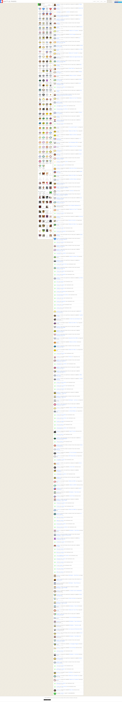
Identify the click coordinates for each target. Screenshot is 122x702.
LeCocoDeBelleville (60, 555)
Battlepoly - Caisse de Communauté (64, 535)
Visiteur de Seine (72, 598)
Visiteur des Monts (60, 614)
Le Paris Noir (72, 466)
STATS (98, 1)
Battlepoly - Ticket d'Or (61, 393)
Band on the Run (72, 220)
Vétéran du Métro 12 (73, 224)
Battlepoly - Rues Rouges (62, 500)
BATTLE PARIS (9, 1)
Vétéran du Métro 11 (61, 183)
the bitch (58, 541)
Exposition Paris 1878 (61, 327)
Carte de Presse (72, 647)
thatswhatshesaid (60, 294)
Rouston (63, 353)
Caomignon (59, 11)
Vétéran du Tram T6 (73, 609)
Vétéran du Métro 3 (60, 331)
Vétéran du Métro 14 (73, 322)
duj (62, 307)
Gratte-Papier (59, 662)
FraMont (58, 506)
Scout (81, 632)
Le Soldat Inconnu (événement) (75, 590)
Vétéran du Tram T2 (73, 146)
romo (58, 424)
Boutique (75, 697)
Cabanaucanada (60, 527)
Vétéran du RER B (72, 509)
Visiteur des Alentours (61, 371)
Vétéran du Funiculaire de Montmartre (64, 95)
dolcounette (63, 382)
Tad (62, 304)
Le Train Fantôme (72, 452)
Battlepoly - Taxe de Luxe (74, 625)
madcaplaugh (59, 427)
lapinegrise (59, 558)
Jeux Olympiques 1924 (73, 142)
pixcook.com (59, 697)
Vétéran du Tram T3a (61, 42)
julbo (58, 434)
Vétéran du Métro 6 (73, 175)
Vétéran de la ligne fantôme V (75, 56)
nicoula (58, 665)
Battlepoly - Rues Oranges (62, 587)
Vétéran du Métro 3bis (61, 61)
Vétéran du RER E (60, 158)
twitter (120, 2)
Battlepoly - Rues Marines (74, 582)
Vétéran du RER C (73, 407)
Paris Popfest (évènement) (74, 205)
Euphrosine (59, 523)
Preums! (70, 356)
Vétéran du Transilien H (61, 360)
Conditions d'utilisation (69, 697)
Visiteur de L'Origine (61, 640)
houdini (58, 213)
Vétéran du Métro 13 (61, 268)
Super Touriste (72, 431)
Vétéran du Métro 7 (73, 75)
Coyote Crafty (64, 264)
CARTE (94, 1)
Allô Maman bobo (72, 455)
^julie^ (58, 562)
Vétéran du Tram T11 (73, 209)
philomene (59, 683)
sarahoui (43, 3)
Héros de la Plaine (73, 168)
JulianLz (58, 271)
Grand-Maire (71, 495)
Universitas (71, 190)
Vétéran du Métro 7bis (73, 256)
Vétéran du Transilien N (73, 675)
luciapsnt (58, 164)
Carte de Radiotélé (73, 617)
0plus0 (58, 242)
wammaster (63, 231)
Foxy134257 (59, 253)
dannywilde (63, 414)
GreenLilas (63, 301)
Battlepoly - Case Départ (74, 636)
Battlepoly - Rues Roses (74, 530)
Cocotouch (63, 385)
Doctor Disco (63, 418)
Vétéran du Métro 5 (73, 341)
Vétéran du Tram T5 (61, 250)
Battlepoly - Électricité (61, 397)
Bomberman (59, 478)
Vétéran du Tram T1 (61, 202)
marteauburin (59, 363)
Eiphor (58, 517)
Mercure (58, 449)
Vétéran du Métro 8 (60, 246)
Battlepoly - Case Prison (74, 575)
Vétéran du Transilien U (61, 404)
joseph (62, 421)
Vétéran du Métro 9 (73, 134)
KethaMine (63, 274)
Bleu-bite (71, 689)
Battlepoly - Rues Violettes (74, 621)
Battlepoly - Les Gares (73, 654)
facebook (116, 2)
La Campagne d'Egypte (73, 643)
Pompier (58, 23)
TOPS (101, 1)
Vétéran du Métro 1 (72, 349)
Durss (58, 281)
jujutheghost (59, 105)
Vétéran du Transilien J (74, 30)
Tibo (57, 441)
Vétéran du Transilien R (74, 679)
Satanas (58, 284)
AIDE (105, 1)
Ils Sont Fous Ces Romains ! (74, 318)
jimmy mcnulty (64, 686)
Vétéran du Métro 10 (73, 130)
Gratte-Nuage (72, 34)
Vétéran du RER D (73, 484)
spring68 (58, 459)
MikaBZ (58, 288)
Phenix (58, 123)
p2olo (66, 161)
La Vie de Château (72, 410)
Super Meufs (71, 68)
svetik (58, 650)
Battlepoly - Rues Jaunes (62, 603)
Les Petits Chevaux (73, 179)
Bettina (58, 552)
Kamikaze (70, 672)
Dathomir (58, 87)
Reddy (58, 520)
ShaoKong (63, 291)
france (58, 568)
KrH (57, 565)
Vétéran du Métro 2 (60, 346)
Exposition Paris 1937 (61, 335)
